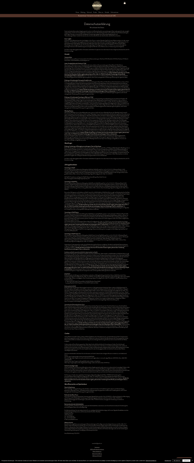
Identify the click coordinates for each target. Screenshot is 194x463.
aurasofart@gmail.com (97, 443)
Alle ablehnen (177, 460)
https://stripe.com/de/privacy (78, 329)
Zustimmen (186, 460)
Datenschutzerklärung (151, 460)
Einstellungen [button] (168, 460)
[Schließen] (192, 460)
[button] (125, 3)
